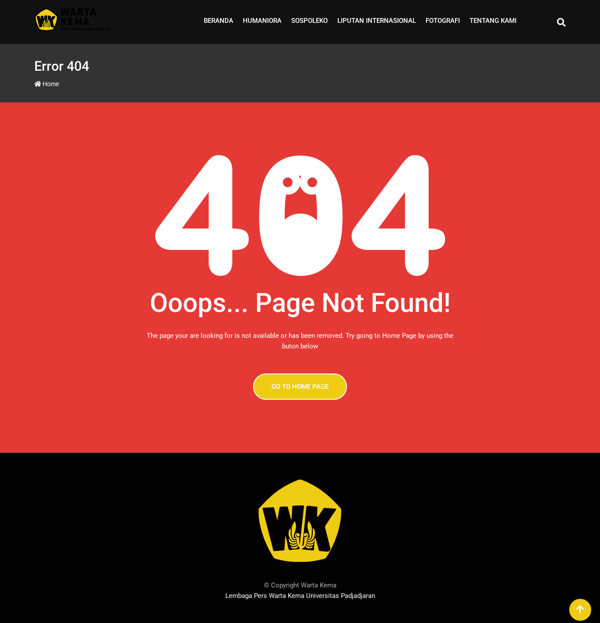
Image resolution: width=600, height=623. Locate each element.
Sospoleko (309, 21)
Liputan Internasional (376, 21)
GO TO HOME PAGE (300, 387)
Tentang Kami (493, 21)
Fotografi (443, 21)
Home (50, 83)
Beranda (218, 21)
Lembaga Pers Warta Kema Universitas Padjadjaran (300, 596)
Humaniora (262, 21)
